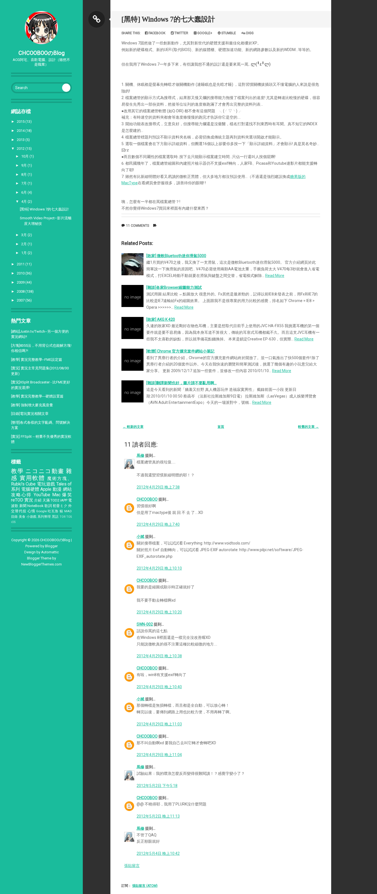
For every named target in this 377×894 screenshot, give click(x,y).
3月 (24, 235)
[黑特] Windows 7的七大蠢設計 (44, 209)
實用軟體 (32, 478)
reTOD (17, 500)
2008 (21, 291)
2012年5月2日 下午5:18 (157, 785)
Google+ (204, 33)
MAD (68, 511)
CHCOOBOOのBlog (41, 53)
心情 (31, 511)
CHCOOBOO (147, 499)
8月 (24, 174)
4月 (24, 201)
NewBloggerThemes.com (41, 564)
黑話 (55, 517)
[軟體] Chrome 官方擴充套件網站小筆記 (180, 351)
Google (41, 511)
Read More (274, 275)
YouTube (42, 494)
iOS (13, 522)
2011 (21, 264)
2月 (24, 244)
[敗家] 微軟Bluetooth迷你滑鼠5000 (176, 255)
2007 (21, 300)
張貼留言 (132, 865)
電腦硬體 (30, 489)
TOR (62, 517)
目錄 (14, 517)
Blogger (51, 546)
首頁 (220, 427)
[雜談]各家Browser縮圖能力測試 (174, 287)
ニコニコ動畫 (44, 471)
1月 (24, 253)
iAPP (63, 500)
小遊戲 (31, 517)
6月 (24, 192)
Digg (249, 33)
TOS (69, 517)
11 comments (137, 226)
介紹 (37, 500)
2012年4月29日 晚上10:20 (159, 612)
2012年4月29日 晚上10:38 (159, 656)
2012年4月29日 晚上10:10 (159, 568)
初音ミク (60, 506)
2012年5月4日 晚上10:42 (158, 853)
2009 (21, 282)
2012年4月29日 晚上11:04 (159, 754)
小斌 (140, 536)
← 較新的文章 (133, 427)
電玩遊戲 (46, 484)
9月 (24, 165)
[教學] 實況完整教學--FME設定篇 (36, 359)
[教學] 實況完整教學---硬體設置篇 (37, 396)
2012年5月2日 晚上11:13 (158, 816)
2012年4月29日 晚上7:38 (158, 487)
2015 (21, 121)
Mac (56, 494)
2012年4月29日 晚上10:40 (159, 687)
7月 (24, 183)
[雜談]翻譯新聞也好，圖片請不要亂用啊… (181, 383)
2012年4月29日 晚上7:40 (158, 524)
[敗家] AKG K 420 (160, 319)
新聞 (22, 506)
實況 (28, 500)
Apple (45, 489)
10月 (25, 156)
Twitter (181, 33)
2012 (21, 148)
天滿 (46, 500)
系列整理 (44, 517)
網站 (67, 489)
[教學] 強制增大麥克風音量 (32, 405)
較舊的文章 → (308, 427)
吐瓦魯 (53, 511)
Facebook (156, 33)
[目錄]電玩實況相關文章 (30, 414)
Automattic (50, 552)
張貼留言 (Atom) (145, 886)
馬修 (140, 455)
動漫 (57, 489)
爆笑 (67, 494)
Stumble (228, 33)
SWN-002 (145, 624)
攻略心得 (21, 494)
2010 (21, 273)
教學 (17, 471)
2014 (21, 131)
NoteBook (35, 506)
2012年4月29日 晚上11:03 (159, 724)
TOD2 (55, 500)
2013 (21, 140)
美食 (22, 517)
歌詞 (48, 506)
